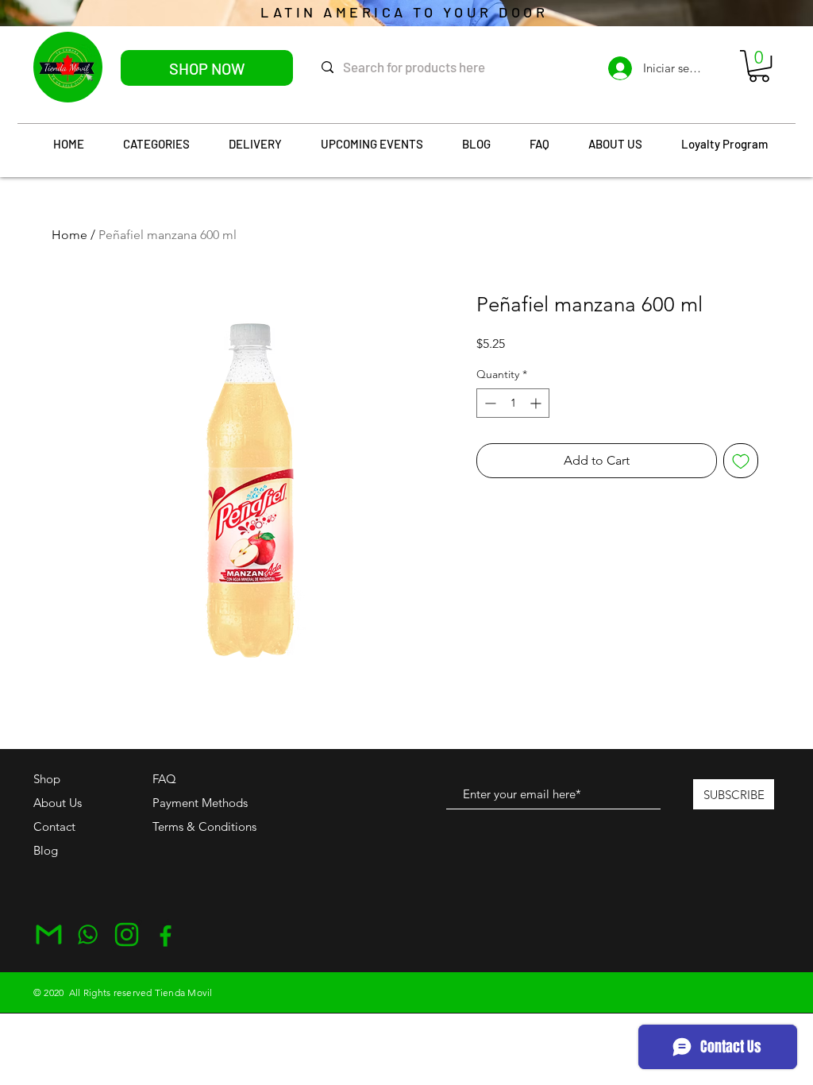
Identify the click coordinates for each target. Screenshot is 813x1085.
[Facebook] (165, 934)
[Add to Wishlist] (740, 460)
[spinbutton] (513, 403)
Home (69, 234)
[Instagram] (126, 934)
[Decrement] (489, 403)
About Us (57, 802)
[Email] (48, 934)
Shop (46, 778)
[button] (759, 66)
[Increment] (537, 403)
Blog (45, 850)
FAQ (164, 778)
